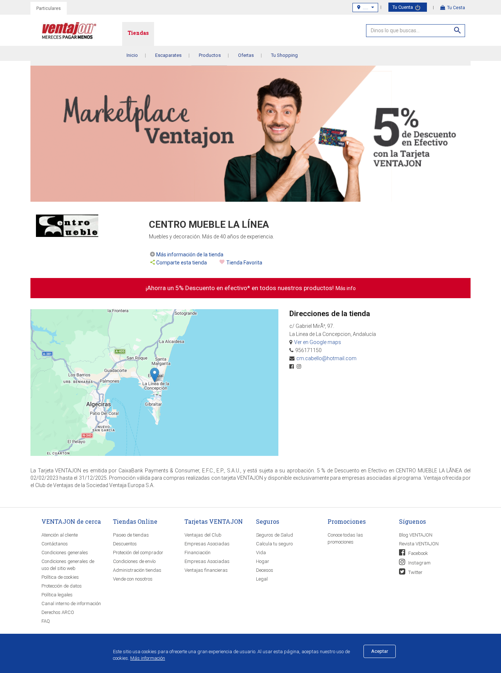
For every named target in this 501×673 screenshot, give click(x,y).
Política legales (57, 594)
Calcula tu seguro (274, 543)
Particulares (48, 8)
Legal (262, 579)
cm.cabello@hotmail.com (326, 358)
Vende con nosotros (133, 579)
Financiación (197, 552)
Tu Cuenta (403, 7)
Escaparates (168, 55)
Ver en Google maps (317, 342)
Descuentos (125, 543)
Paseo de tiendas (131, 535)
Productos (210, 55)
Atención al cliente (59, 535)
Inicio (132, 55)
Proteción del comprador (138, 552)
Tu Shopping (284, 55)
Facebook (417, 553)
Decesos (264, 570)
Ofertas (246, 55)
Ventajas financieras (206, 570)
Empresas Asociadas (207, 543)
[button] (154, 375)
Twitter (415, 572)
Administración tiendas (137, 570)
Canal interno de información (71, 603)
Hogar (262, 561)
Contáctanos (54, 543)
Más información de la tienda (189, 254)
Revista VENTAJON (419, 543)
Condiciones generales (64, 552)
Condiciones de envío (134, 561)
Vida (261, 552)
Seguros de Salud (274, 535)
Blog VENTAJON (415, 535)
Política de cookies (60, 577)
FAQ (45, 621)
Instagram (419, 563)
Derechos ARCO (57, 612)
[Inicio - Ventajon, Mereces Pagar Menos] (81, 32)
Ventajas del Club (203, 535)
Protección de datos (61, 586)
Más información (147, 658)
